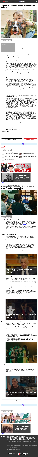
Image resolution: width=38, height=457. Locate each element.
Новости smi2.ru (4, 182)
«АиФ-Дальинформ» (9, 215)
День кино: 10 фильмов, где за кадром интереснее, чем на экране (21, 315)
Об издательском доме (10, 436)
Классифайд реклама (32, 438)
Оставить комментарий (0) (30, 400)
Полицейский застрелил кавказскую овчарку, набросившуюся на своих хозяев (11, 154)
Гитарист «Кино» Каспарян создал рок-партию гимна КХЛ (21, 392)
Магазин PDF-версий (22, 436)
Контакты (26, 437)
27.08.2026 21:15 (3, 185)
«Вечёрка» (25, 224)
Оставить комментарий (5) (30, 139)
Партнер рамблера (15, 453)
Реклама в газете (31, 437)
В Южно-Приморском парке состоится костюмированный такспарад (10, 159)
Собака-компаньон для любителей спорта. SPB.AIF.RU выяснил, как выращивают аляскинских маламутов (29, 154)
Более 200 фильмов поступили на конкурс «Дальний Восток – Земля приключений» (19, 270)
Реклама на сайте (9, 438)
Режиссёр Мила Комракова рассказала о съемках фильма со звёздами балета (21, 357)
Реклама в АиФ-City (25, 438)
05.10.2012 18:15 (3, 3)
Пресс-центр (16, 436)
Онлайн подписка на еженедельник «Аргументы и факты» (15, 437)
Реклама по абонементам (17, 438)
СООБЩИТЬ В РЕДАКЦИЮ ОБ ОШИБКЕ (24, 439)
